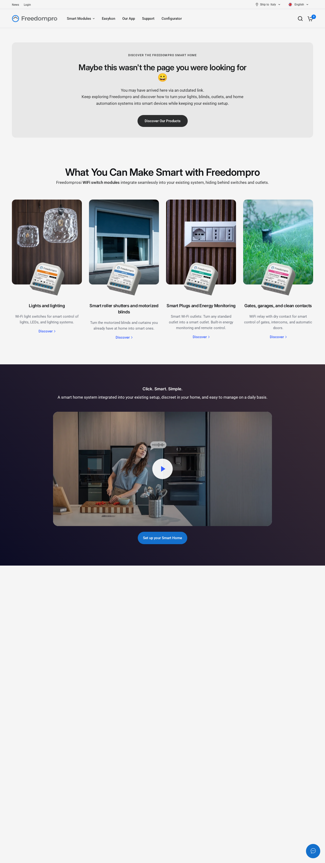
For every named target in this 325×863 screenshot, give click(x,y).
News (15, 4)
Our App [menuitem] (128, 18)
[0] (309, 18)
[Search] (300, 18)
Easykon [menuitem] (108, 18)
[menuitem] (16, 5)
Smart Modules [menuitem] (79, 18)
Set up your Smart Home (162, 538)
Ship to (264, 4)
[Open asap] (313, 851)
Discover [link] (46, 331)
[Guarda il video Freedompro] (162, 469)
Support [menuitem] (148, 18)
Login (27, 4)
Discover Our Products (163, 121)
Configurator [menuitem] (172, 18)
